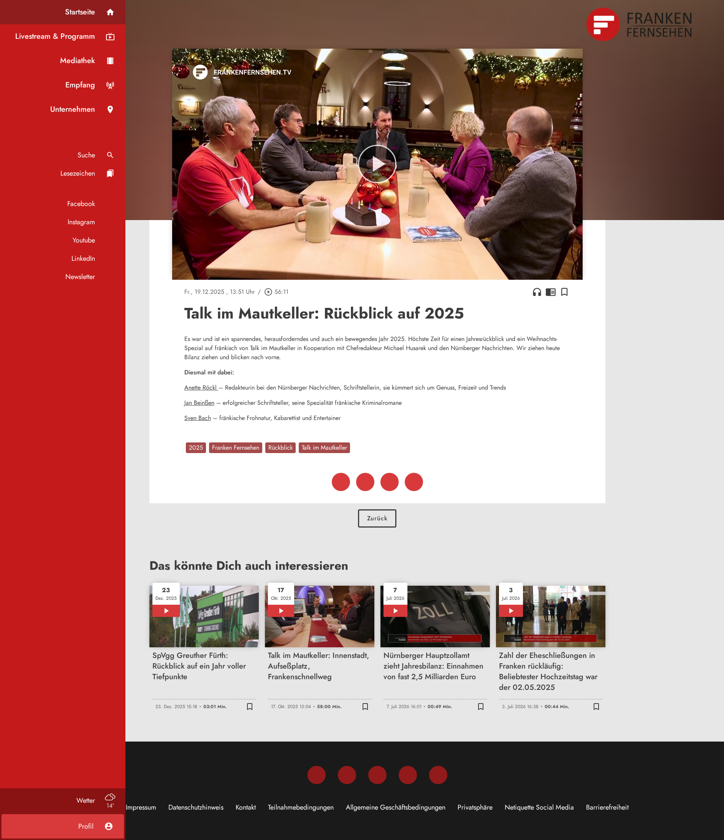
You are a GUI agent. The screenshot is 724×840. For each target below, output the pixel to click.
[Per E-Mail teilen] (414, 482)
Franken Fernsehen (235, 447)
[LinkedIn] (408, 775)
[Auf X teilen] (365, 482)
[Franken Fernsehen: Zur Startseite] (640, 24)
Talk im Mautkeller (324, 447)
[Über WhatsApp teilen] (389, 482)
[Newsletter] (438, 775)
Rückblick (280, 447)
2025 (196, 447)
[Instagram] (347, 775)
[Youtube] (377, 775)
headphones (537, 292)
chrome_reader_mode (550, 292)
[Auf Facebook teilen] (341, 482)
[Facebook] (316, 775)
